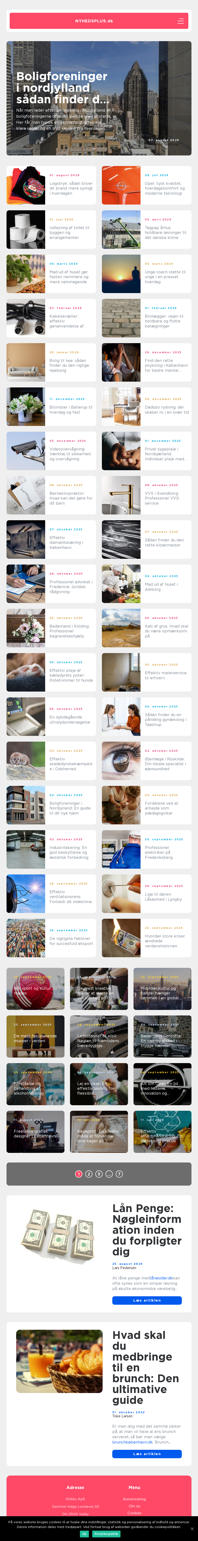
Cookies (134, 1513)
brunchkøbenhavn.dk (132, 1442)
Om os (134, 1506)
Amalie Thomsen (165, 144)
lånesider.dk (161, 1278)
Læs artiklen (147, 1300)
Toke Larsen (122, 1416)
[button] (94, 148)
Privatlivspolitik (106, 1534)
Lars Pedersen (124, 1268)
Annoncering (134, 1499)
